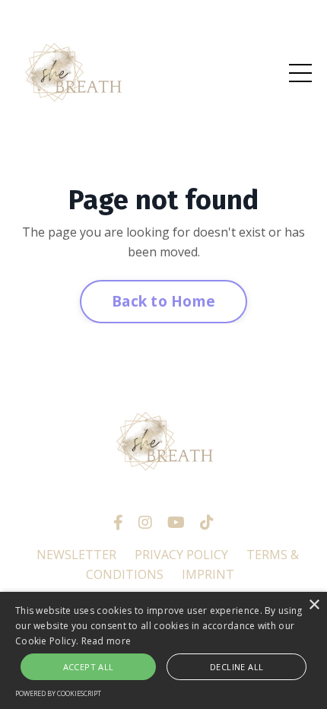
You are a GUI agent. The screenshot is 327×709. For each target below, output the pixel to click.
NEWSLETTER (76, 554)
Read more (106, 640)
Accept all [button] (88, 666)
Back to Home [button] (163, 301)
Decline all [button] (236, 666)
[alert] (163, 650)
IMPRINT (208, 574)
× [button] (313, 605)
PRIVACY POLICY (181, 554)
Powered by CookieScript (58, 693)
